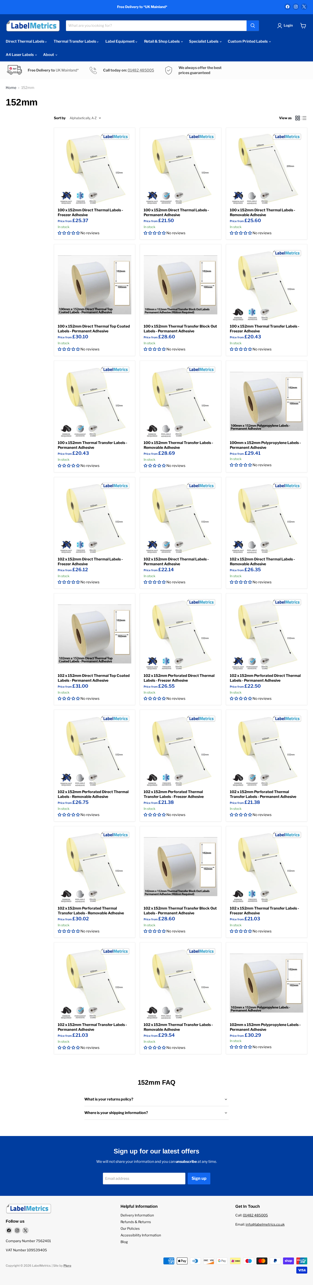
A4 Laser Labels (20, 54)
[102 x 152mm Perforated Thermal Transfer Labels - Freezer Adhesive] (180, 750)
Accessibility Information (141, 1235)
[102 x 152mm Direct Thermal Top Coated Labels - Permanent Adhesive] (94, 634)
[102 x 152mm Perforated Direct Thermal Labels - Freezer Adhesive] (180, 634)
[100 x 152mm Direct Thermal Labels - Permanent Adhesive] (180, 168)
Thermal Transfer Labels (75, 41)
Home (11, 88)
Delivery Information (137, 1215)
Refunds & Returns (136, 1222)
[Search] (253, 25)
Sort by (60, 118)
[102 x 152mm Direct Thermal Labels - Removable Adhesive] (266, 517)
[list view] (304, 118)
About (49, 54)
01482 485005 (141, 70)
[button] (69, 233)
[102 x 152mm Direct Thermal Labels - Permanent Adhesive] (180, 517)
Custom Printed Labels (248, 41)
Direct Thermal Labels (25, 41)
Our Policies (130, 1229)
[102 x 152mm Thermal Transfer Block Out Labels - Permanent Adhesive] (180, 867)
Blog (124, 1242)
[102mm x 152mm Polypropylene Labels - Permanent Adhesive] (266, 983)
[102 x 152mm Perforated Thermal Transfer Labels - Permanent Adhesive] (266, 750)
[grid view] (297, 118)
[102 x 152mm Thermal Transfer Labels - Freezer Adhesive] (266, 867)
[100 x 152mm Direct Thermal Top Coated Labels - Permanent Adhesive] (94, 285)
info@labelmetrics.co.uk (265, 1224)
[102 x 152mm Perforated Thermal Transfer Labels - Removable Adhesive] (94, 867)
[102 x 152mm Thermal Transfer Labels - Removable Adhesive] (180, 983)
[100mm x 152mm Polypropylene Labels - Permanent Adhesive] (266, 401)
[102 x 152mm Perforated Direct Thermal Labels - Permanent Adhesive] (266, 634)
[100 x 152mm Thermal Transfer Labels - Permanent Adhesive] (94, 401)
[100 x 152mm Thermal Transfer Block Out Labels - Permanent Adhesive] (180, 285)
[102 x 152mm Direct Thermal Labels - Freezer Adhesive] (94, 517)
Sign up (199, 1178)
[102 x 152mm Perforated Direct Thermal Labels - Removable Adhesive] (94, 750)
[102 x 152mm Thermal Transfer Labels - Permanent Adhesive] (94, 983)
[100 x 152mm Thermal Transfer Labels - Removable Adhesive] (180, 401)
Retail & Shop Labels (162, 41)
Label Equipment (120, 41)
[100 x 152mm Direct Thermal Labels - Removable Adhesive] (266, 168)
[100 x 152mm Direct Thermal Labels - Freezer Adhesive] (94, 168)
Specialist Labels (204, 41)
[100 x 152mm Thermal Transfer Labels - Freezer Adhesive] (266, 285)
